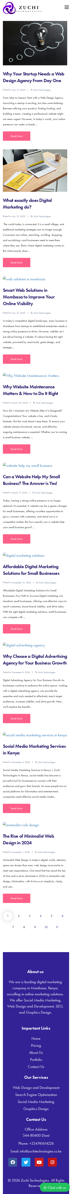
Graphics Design (36, 1108)
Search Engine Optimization (36, 1094)
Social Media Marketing (36, 1101)
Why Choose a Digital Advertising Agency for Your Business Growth (35, 659)
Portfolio (36, 1059)
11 (57, 927)
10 (46, 927)
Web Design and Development (36, 1087)
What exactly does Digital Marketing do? (27, 203)
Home (36, 1038)
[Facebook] (12, 1162)
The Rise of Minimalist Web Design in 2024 (28, 839)
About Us (36, 1052)
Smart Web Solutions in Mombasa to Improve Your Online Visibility (29, 297)
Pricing (36, 1045)
